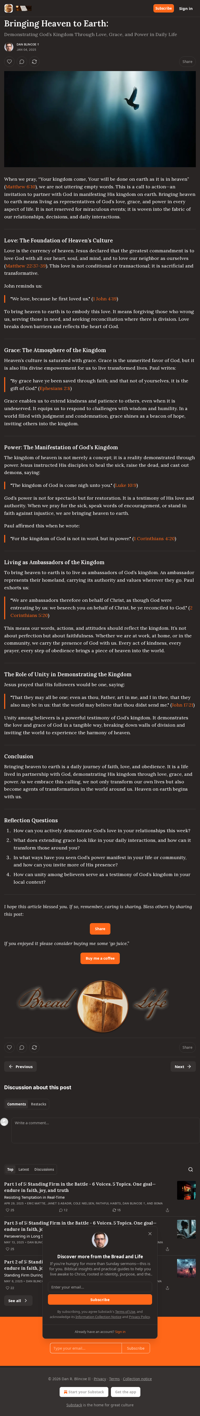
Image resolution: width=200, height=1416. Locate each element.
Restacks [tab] (38, 1104)
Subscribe (163, 8)
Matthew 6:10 (20, 187)
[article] (100, 1197)
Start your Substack (86, 1391)
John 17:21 (182, 705)
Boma (158, 1203)
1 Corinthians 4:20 (154, 538)
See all (14, 1300)
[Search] (190, 1169)
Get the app (125, 1391)
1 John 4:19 (105, 299)
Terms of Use (125, 1311)
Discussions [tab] (44, 1169)
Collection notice (137, 1378)
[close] (150, 1233)
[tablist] (26, 1104)
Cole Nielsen (83, 1203)
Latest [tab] (23, 1169)
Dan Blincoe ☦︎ (28, 44)
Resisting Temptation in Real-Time (34, 1197)
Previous (24, 1066)
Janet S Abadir (59, 1203)
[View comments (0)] (22, 61)
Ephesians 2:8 (55, 388)
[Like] (9, 61)
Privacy (100, 1378)
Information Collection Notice (98, 1316)
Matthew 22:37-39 (26, 266)
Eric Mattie (36, 1203)
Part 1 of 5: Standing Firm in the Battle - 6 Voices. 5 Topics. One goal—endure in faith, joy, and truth (80, 1187)
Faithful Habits (108, 1203)
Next (179, 1066)
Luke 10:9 (125, 485)
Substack (74, 1404)
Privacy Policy (139, 1316)
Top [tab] (10, 1169)
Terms (114, 1378)
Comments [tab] (16, 1104)
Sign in (186, 8)
